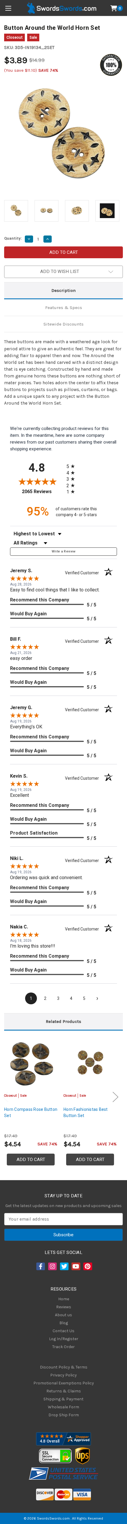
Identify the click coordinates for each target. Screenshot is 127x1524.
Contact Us (63, 1330)
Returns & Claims (63, 1391)
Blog (63, 1322)
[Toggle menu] (8, 8)
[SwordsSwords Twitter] (64, 1266)
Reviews (63, 1306)
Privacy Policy (63, 1375)
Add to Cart (31, 1159)
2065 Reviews (43, 491)
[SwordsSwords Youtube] (75, 1266)
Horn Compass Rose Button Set (30, 1112)
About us (63, 1314)
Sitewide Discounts (63, 324)
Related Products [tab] (63, 1021)
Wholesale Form (63, 1406)
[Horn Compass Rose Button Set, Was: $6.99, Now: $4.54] (30, 1063)
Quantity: (13, 238)
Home (63, 1298)
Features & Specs (63, 307)
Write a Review (64, 551)
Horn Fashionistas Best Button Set (86, 1112)
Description (63, 290)
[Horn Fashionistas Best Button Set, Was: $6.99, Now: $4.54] (90, 1063)
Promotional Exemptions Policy (63, 1383)
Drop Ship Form (63, 1414)
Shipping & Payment (63, 1399)
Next (115, 1097)
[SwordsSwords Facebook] (40, 1266)
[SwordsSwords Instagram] (52, 1266)
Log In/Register (63, 1338)
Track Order (63, 1346)
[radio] (72, 466)
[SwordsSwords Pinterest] (87, 1266)
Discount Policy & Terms (63, 1367)
